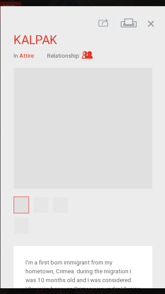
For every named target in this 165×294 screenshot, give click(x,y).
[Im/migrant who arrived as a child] (86, 55)
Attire (26, 55)
